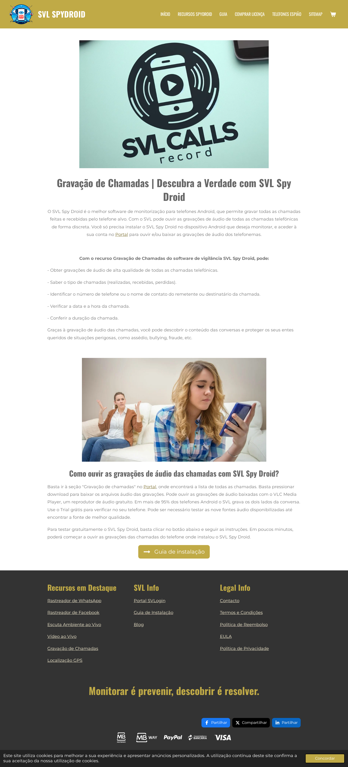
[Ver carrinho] (333, 14)
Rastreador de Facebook (73, 612)
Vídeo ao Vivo (61, 636)
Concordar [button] (325, 758)
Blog (139, 624)
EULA (226, 636)
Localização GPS (64, 660)
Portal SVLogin (149, 600)
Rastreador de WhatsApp (74, 600)
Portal (121, 234)
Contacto (229, 600)
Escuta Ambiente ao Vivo (74, 624)
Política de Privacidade (244, 648)
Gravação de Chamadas (72, 648)
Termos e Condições (241, 612)
